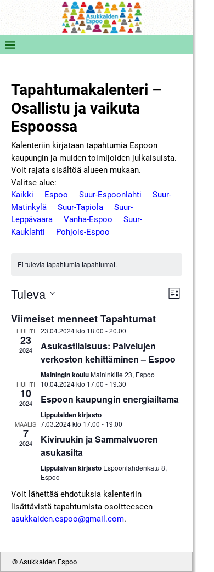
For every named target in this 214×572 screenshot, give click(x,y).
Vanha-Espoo (88, 219)
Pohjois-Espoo (83, 232)
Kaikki (22, 195)
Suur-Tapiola (80, 207)
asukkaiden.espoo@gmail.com (67, 519)
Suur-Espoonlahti (110, 195)
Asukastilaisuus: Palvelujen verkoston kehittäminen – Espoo (108, 352)
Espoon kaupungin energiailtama (110, 399)
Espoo (56, 195)
